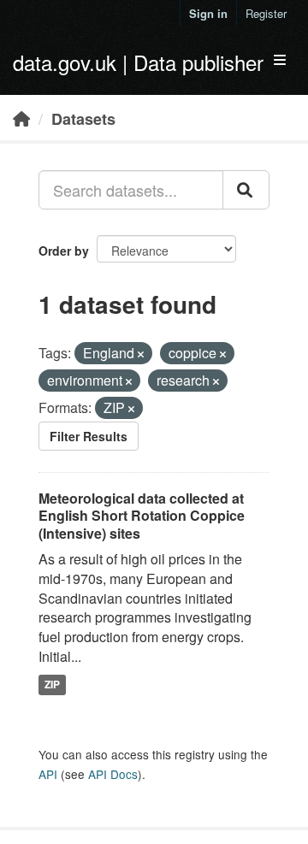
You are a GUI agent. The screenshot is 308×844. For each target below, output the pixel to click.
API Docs (113, 773)
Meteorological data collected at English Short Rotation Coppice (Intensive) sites (141, 516)
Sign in (208, 13)
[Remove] (141, 354)
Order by (63, 250)
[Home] (21, 118)
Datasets (83, 119)
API (47, 773)
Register (266, 13)
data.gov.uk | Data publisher (138, 62)
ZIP (52, 684)
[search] (246, 190)
